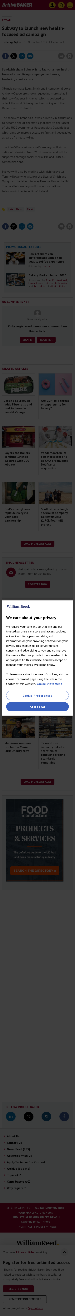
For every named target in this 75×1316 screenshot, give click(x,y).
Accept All (37, 706)
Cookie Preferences (37, 695)
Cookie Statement (49, 684)
